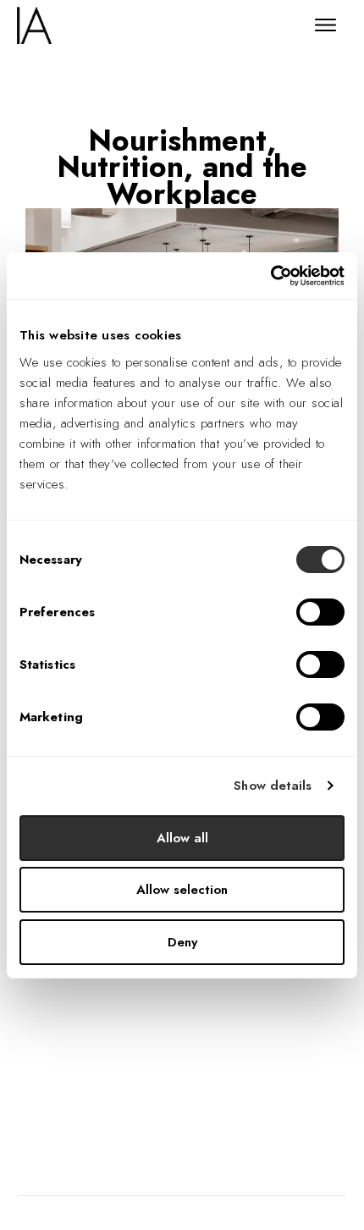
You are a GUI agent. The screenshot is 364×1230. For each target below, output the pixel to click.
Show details (273, 785)
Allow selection (182, 889)
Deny (182, 942)
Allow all (182, 838)
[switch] (320, 612)
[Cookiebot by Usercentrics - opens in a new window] (270, 276)
